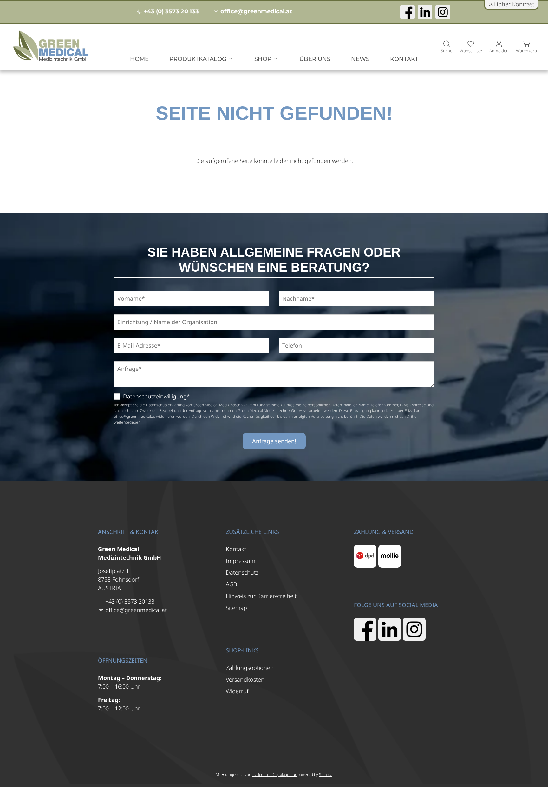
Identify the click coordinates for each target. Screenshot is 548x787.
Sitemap (236, 607)
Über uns (314, 59)
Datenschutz (242, 572)
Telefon (289, 338)
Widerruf (237, 691)
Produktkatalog (198, 59)
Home (139, 59)
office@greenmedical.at (256, 11)
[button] (446, 47)
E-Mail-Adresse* (134, 338)
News (360, 59)
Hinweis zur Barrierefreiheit (261, 596)
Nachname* (294, 291)
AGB (231, 584)
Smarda (325, 774)
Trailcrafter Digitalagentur (274, 774)
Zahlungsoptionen (250, 667)
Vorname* (128, 291)
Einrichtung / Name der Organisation (154, 314)
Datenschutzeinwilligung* (156, 396)
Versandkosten (245, 679)
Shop (263, 59)
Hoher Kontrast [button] (514, 4)
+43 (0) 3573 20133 (129, 601)
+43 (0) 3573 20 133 (171, 11)
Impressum (240, 560)
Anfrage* (126, 361)
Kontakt (404, 59)
